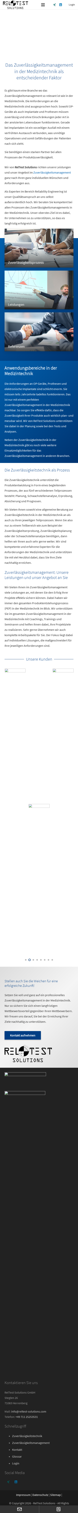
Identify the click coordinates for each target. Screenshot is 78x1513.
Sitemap (55, 1495)
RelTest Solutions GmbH (20, 1392)
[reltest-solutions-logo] (15, 4)
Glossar (17, 1456)
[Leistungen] (39, 290)
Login (15, 1463)
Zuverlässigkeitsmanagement (52, 172)
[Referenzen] (39, 331)
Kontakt (17, 1449)
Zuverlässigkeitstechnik (27, 1436)
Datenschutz (40, 1495)
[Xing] (54, 5)
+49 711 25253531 (27, 1417)
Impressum (23, 1495)
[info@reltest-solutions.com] (19, 1509)
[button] (43, 5)
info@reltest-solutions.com (28, 1411)
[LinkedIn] (61, 5)
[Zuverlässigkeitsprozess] (39, 248)
